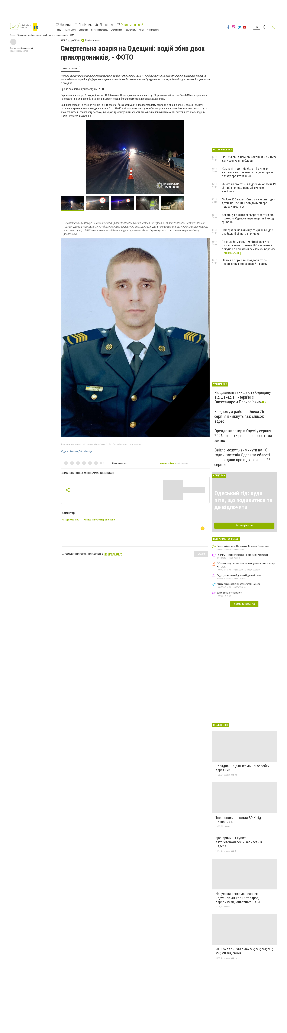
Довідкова (83, 30)
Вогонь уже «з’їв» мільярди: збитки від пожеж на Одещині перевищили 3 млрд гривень (248, 218)
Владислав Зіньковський (21, 48)
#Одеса (64, 451)
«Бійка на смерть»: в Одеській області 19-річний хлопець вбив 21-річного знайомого (249, 187)
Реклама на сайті (133, 24)
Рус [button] (256, 27)
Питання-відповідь (99, 30)
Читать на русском (70, 69)
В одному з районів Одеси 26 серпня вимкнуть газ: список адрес (239, 416)
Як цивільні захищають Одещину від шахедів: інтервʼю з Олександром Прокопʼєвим (242, 397)
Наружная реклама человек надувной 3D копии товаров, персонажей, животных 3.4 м (238, 898)
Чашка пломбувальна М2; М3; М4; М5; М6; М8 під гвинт (244, 951)
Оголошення (116, 30)
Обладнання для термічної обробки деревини (243, 768)
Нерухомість (130, 30)
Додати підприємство (244, 603)
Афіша (141, 30)
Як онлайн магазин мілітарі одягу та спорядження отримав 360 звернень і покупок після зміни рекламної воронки (248, 245)
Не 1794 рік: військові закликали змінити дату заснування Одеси (249, 158)
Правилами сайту (113, 553)
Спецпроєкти (153, 30)
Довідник (85, 24)
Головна (13, 35)
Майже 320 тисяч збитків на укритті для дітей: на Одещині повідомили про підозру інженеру (248, 203)
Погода (59, 30)
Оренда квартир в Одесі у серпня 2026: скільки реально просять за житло (243, 435)
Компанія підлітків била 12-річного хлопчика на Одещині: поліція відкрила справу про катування (247, 172)
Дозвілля (106, 24)
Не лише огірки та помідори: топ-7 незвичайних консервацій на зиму (244, 262)
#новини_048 (76, 451)
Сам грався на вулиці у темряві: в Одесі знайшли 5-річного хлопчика (248, 231)
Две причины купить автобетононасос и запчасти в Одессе (239, 842)
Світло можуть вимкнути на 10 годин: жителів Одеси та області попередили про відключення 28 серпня (242, 457)
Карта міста (70, 30)
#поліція (88, 451)
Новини (65, 24)
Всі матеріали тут (244, 525)
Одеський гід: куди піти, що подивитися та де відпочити (243, 500)
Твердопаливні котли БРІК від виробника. (238, 820)
